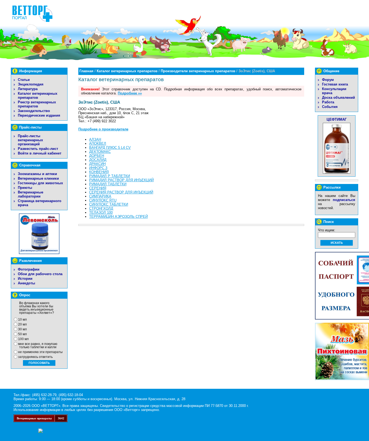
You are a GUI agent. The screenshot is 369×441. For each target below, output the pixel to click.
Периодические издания (39, 115)
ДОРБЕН (96, 156)
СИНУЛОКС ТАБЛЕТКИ (108, 204)
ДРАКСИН (97, 164)
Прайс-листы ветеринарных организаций (30, 140)
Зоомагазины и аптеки (37, 174)
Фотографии (28, 269)
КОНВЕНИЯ (99, 172)
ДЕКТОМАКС (100, 152)
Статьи (24, 80)
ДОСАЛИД (97, 160)
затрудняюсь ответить (35, 356)
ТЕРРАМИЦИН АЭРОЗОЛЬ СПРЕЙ (118, 217)
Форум (328, 80)
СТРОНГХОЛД (101, 208)
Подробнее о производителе (103, 129)
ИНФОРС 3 (98, 168)
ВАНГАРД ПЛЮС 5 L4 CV (110, 148)
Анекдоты (26, 283)
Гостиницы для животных (40, 183)
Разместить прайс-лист (38, 149)
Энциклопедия (30, 84)
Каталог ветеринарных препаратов (37, 95)
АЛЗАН (95, 139)
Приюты (25, 188)
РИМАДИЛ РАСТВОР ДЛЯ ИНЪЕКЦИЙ (121, 180)
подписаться (344, 200)
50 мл (22, 334)
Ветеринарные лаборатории (30, 194)
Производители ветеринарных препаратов (198, 71)
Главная (86, 71)
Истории (25, 279)
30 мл (22, 329)
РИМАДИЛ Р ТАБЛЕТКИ (109, 176)
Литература (28, 89)
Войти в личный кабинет (39, 153)
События (330, 107)
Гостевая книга (335, 84)
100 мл (23, 339)
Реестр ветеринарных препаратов (37, 104)
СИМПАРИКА (100, 196)
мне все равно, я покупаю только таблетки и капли (37, 345)
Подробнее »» (130, 93)
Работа (328, 102)
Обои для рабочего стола (40, 274)
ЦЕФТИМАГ (337, 119)
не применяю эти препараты (40, 352)
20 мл (22, 324)
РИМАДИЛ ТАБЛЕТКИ (107, 184)
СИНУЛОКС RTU (102, 200)
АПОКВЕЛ (97, 143)
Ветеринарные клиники (38, 178)
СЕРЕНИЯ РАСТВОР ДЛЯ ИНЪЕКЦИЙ (121, 192)
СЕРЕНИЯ (97, 188)
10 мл (22, 319)
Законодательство (34, 111)
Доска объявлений (338, 98)
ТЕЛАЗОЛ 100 (101, 212)
